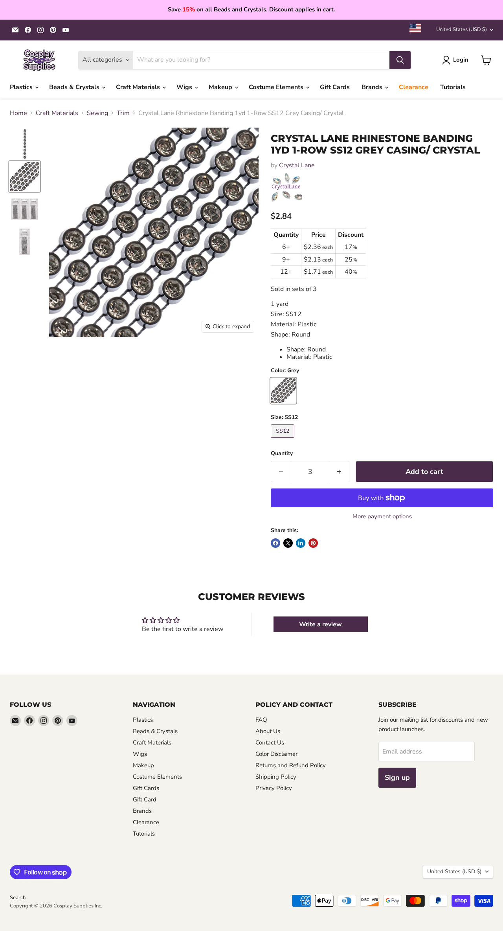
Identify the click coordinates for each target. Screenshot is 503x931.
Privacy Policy (273, 788)
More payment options (382, 516)
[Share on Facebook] (275, 543)
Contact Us (269, 742)
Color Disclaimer (276, 754)
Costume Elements (277, 87)
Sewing (97, 113)
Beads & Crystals (75, 87)
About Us (267, 731)
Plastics (22, 87)
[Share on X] (288, 543)
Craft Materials (139, 87)
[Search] (400, 60)
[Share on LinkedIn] (300, 543)
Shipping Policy (275, 777)
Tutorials (453, 87)
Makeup (221, 87)
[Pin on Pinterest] (313, 543)
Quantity (282, 453)
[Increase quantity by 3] (339, 472)
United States (461, 29)
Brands (373, 87)
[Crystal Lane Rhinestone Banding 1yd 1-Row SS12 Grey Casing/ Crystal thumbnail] (24, 143)
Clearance (413, 87)
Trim (123, 113)
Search (18, 897)
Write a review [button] (320, 624)
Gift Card (144, 799)
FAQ (261, 720)
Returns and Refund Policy (290, 765)
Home (18, 113)
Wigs (185, 87)
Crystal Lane (297, 165)
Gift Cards (335, 87)
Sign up (397, 777)
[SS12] (283, 439)
